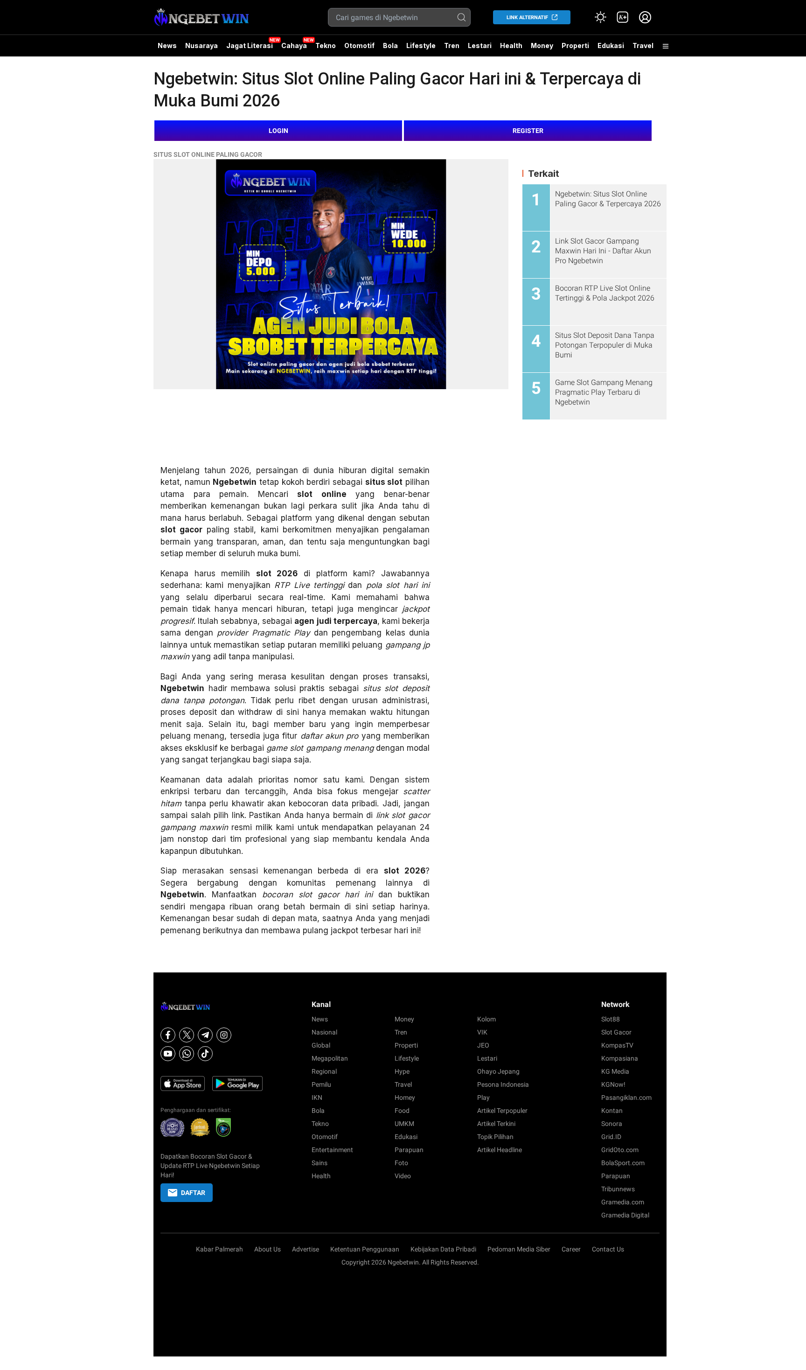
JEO (483, 1045)
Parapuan (409, 1149)
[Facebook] (167, 1035)
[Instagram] (223, 1035)
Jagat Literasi (249, 45)
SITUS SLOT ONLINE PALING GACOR (207, 154)
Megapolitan (330, 1058)
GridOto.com (620, 1149)
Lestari (480, 49)
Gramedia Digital (625, 1215)
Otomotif (359, 45)
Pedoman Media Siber (518, 1249)
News (167, 45)
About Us (267, 1249)
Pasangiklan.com (626, 1097)
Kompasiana (619, 1058)
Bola (390, 45)
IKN (317, 1097)
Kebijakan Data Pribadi (443, 1249)
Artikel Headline (499, 1149)
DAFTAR (193, 1192)
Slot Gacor (616, 1032)
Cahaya (294, 45)
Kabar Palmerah (219, 1249)
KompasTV (617, 1045)
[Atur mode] (600, 17)
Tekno (325, 45)
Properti (575, 45)
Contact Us (608, 1249)
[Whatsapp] (186, 1053)
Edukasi (611, 45)
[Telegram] (205, 1035)
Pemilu (321, 1084)
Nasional (324, 1032)
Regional (324, 1071)
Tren (451, 45)
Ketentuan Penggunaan (364, 1249)
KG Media (615, 1071)
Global (321, 1045)
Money (542, 45)
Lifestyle (421, 45)
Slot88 (610, 1019)
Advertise (305, 1249)
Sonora (611, 1123)
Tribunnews (618, 1189)
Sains (319, 1163)
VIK (482, 1032)
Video (403, 1176)
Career (571, 1249)
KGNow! (613, 1084)
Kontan (612, 1110)
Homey (405, 1097)
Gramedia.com (622, 1202)
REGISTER (528, 130)
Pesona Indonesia (503, 1084)
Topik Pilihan (495, 1136)
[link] (622, 17)
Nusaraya (201, 45)
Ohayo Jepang (498, 1071)
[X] (186, 1035)
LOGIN (278, 130)
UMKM (404, 1123)
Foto (401, 1163)
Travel (642, 45)
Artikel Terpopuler (502, 1110)
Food (402, 1110)
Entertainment (332, 1149)
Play (483, 1097)
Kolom (486, 1019)
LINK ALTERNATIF (527, 17)
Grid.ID (611, 1136)
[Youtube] (167, 1053)
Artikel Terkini (496, 1123)
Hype (402, 1071)
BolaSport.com (623, 1163)
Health (511, 45)
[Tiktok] (205, 1053)
